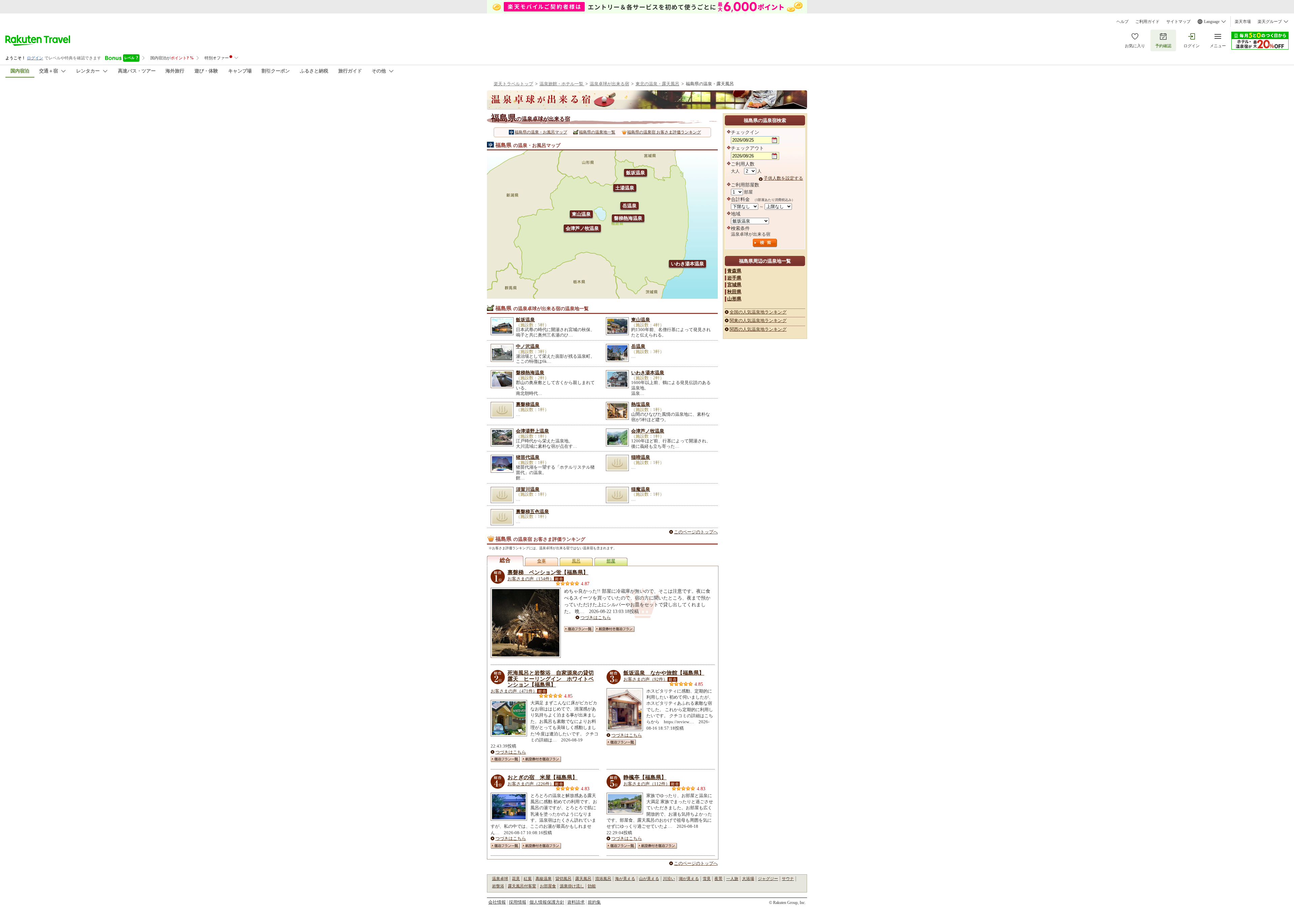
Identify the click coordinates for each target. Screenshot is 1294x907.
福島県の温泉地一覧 (597, 132)
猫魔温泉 (640, 489)
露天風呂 (583, 878)
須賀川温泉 (528, 489)
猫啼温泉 (640, 457)
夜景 (718, 878)
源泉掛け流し (572, 886)
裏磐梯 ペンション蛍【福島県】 (547, 572)
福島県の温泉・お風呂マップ (541, 132)
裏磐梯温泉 (528, 404)
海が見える (625, 878)
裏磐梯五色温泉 (532, 511)
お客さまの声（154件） (530, 578)
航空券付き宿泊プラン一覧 (615, 629)
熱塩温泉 (640, 404)
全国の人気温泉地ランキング (758, 312)
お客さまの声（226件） (530, 783)
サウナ (788, 878)
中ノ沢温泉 (528, 346)
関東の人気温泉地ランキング (758, 320)
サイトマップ (1178, 21)
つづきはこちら (595, 617)
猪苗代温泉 (528, 457)
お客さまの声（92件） (645, 679)
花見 (516, 878)
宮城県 (734, 284)
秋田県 (734, 291)
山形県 (734, 298)
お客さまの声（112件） (646, 783)
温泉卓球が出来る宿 (609, 83)
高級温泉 (543, 878)
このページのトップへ (696, 531)
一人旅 (732, 878)
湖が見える (689, 878)
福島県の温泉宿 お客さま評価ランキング (664, 132)
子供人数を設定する (783, 178)
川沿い (669, 878)
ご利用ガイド (1147, 21)
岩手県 (734, 278)
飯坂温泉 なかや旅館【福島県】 (663, 673)
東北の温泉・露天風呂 (657, 83)
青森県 (734, 270)
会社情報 (497, 902)
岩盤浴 (498, 886)
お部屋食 (548, 886)
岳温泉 (629, 205)
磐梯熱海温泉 (628, 218)
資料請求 (576, 902)
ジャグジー (768, 878)
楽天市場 (1243, 21)
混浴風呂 (603, 878)
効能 (592, 886)
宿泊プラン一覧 (578, 629)
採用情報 (517, 902)
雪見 (707, 878)
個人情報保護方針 (546, 902)
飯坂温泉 (635, 172)
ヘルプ (1122, 21)
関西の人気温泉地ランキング (758, 329)
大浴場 (748, 878)
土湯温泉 (624, 188)
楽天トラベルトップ (513, 83)
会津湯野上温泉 (532, 431)
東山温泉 (581, 214)
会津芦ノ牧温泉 (582, 228)
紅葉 (528, 878)
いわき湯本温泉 (687, 263)
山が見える (649, 878)
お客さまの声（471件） (514, 691)
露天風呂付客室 (522, 886)
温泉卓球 (500, 878)
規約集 (594, 902)
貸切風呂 (563, 878)
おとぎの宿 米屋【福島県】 (542, 777)
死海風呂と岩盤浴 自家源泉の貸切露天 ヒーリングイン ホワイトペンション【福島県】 (550, 678)
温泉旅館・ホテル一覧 (562, 83)
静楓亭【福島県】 (645, 777)
